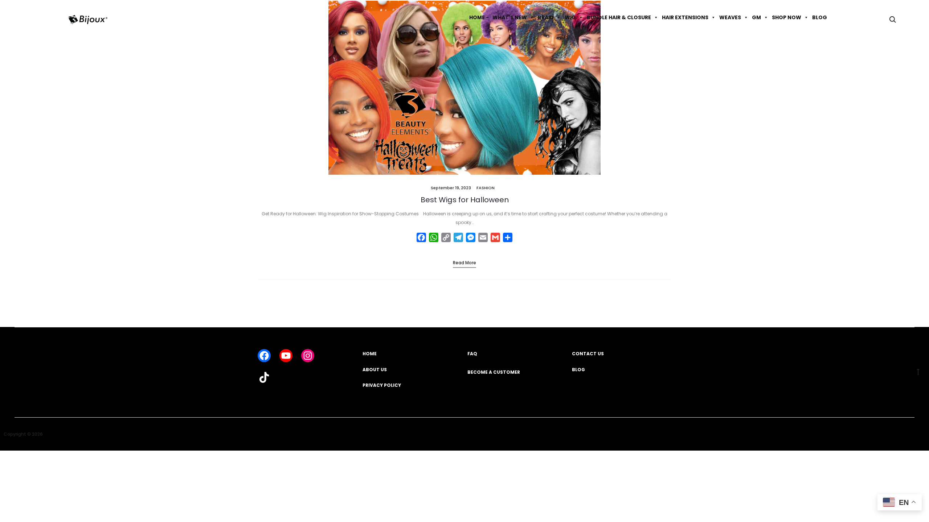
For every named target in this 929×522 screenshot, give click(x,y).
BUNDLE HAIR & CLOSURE (619, 17)
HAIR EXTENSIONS (685, 17)
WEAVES (730, 17)
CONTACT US (588, 354)
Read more (464, 263)
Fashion (485, 188)
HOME (370, 354)
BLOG (819, 17)
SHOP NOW (786, 17)
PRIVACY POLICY (382, 385)
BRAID (546, 17)
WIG (570, 17)
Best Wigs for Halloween (465, 200)
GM (756, 17)
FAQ (472, 354)
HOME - (479, 17)
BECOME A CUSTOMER (493, 372)
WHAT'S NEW (509, 17)
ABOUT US (375, 369)
